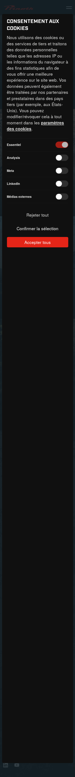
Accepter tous (37, 242)
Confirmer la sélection (37, 228)
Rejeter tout (37, 215)
